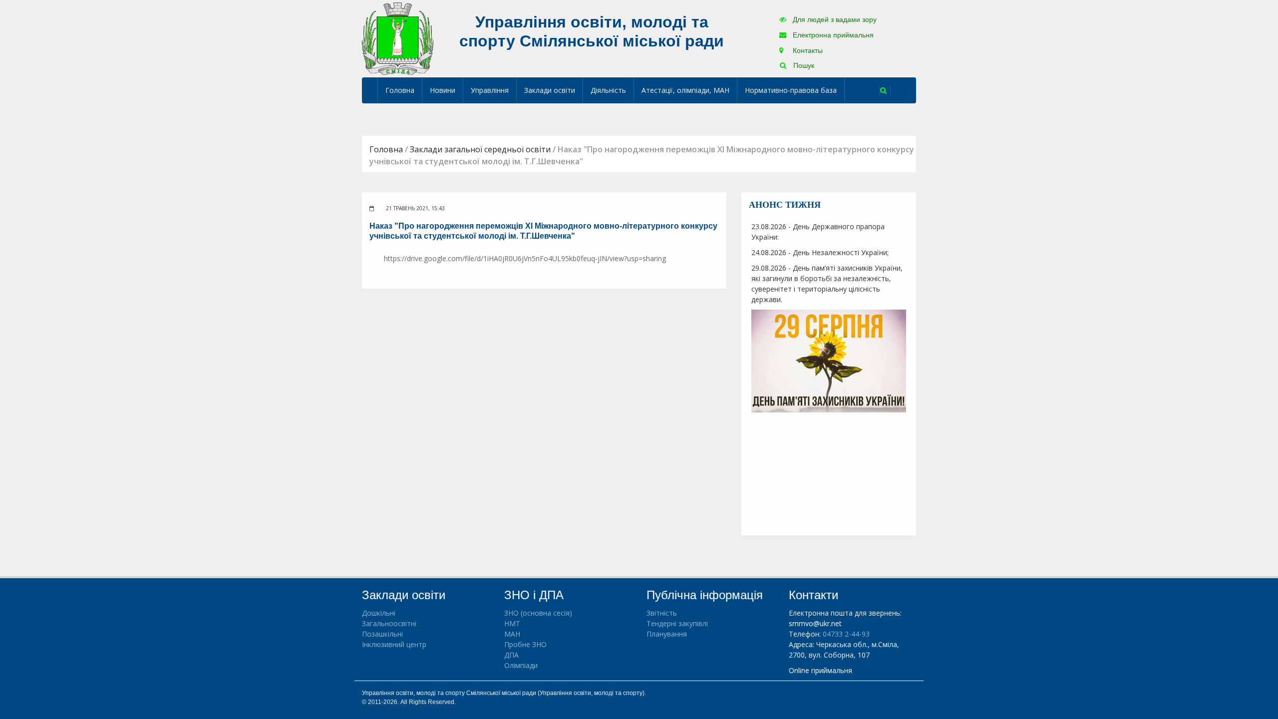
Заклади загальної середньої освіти (480, 149)
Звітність (661, 613)
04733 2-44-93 (846, 634)
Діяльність (608, 90)
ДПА (511, 655)
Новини (442, 90)
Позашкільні (382, 634)
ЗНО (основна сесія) (538, 613)
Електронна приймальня (832, 35)
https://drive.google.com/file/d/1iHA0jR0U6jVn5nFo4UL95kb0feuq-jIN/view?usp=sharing (525, 258)
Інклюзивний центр (394, 644)
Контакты (807, 50)
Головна (399, 90)
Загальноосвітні (389, 623)
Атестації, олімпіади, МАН (685, 90)
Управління (490, 90)
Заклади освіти (549, 90)
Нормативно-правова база (791, 90)
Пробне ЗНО (525, 644)
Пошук (802, 65)
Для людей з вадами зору (834, 19)
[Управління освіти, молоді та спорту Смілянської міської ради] (397, 38)
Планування (666, 634)
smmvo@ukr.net (815, 623)
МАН (512, 634)
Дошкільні (378, 613)
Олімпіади (521, 665)
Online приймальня (820, 670)
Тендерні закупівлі (677, 623)
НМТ (512, 623)
